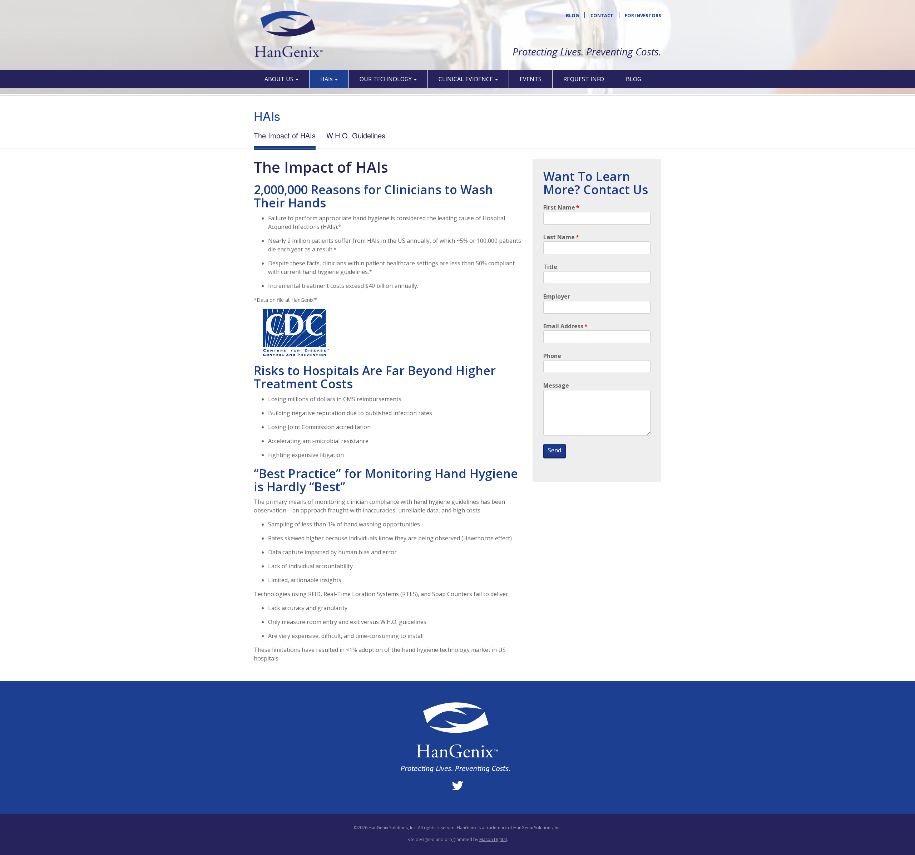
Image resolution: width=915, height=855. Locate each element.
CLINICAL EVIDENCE (466, 79)
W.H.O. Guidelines (355, 135)
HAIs (327, 79)
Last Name (561, 237)
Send (554, 450)
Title (550, 267)
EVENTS (530, 79)
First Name (561, 207)
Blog (572, 15)
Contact (601, 15)
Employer (556, 296)
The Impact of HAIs (285, 135)
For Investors (643, 15)
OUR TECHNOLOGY (386, 79)
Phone (552, 356)
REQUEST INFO (583, 79)
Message (556, 385)
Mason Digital (493, 839)
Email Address (565, 326)
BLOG (633, 79)
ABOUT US (279, 79)
